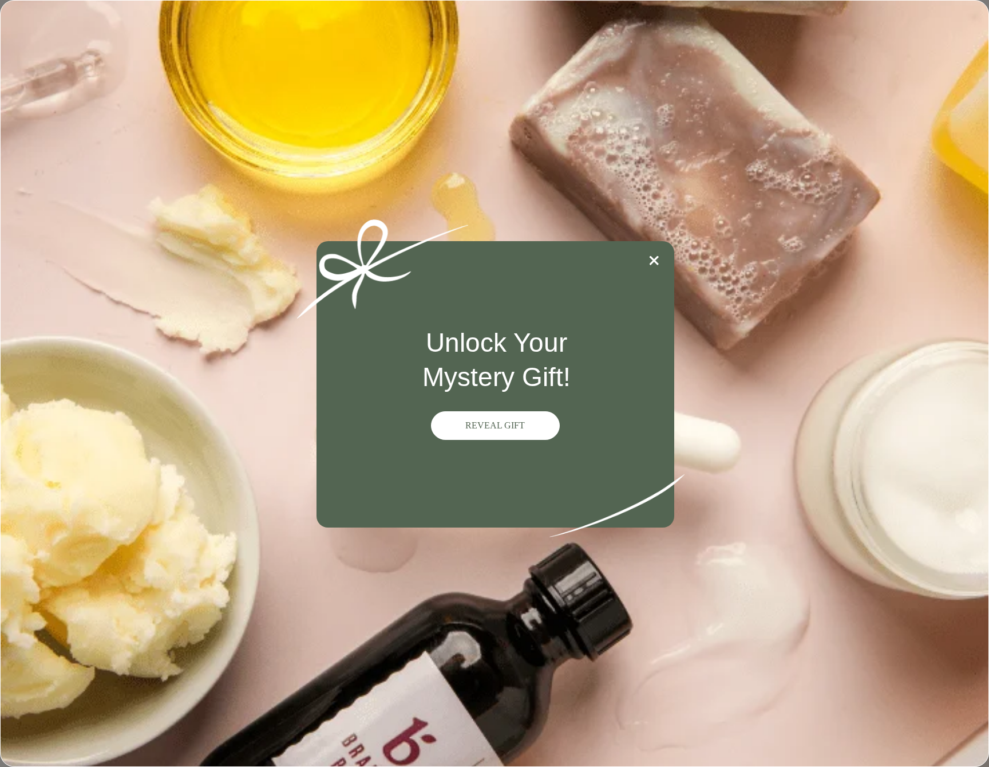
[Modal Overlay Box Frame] (494, 383)
